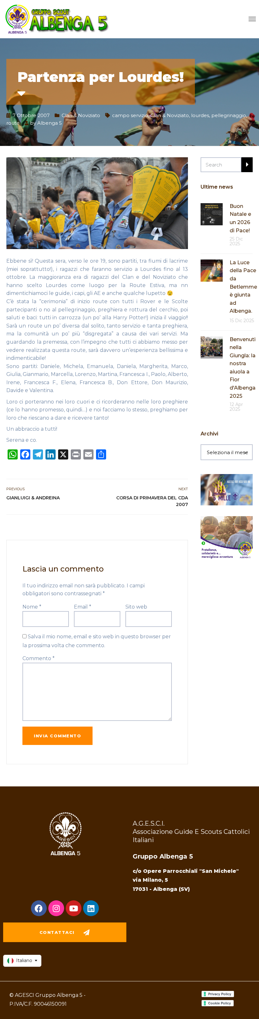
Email (82, 607)
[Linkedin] (91, 908)
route (13, 123)
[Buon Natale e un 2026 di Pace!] (212, 213)
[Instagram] (56, 908)
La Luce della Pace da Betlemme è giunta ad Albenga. (243, 286)
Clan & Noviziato (81, 115)
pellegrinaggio (228, 115)
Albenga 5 (49, 123)
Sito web (136, 607)
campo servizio (130, 115)
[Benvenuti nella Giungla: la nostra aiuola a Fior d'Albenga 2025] (212, 347)
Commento (38, 658)
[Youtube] (73, 908)
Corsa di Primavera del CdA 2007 (152, 501)
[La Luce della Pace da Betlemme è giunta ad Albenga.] (212, 270)
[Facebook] (39, 908)
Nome (31, 607)
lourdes (200, 115)
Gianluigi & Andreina (33, 498)
